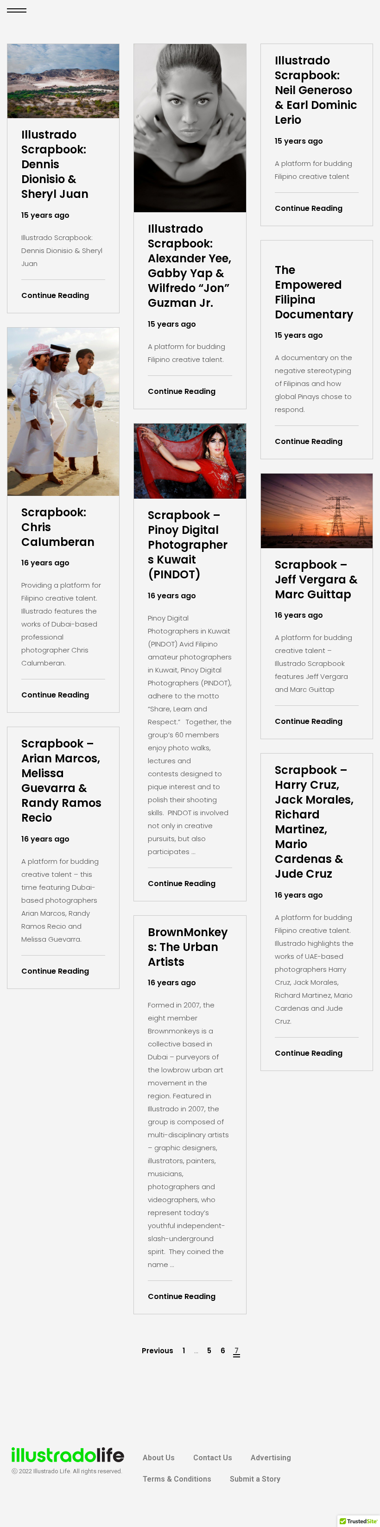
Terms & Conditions (177, 1479)
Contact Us (212, 1457)
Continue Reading (55, 295)
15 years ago (45, 215)
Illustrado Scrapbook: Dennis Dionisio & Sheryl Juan (55, 164)
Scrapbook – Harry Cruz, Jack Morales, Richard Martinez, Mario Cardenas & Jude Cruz (314, 822)
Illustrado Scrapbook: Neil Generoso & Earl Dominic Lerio (316, 90)
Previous (157, 1350)
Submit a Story (255, 1479)
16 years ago (45, 563)
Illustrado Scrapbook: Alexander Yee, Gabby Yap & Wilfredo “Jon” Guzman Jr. (189, 266)
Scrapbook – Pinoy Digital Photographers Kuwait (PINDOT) (188, 545)
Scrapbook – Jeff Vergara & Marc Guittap (316, 580)
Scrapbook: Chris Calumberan (58, 527)
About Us (159, 1457)
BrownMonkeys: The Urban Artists (188, 947)
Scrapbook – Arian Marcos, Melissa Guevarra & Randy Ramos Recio (61, 780)
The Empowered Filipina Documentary (314, 292)
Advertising (271, 1457)
